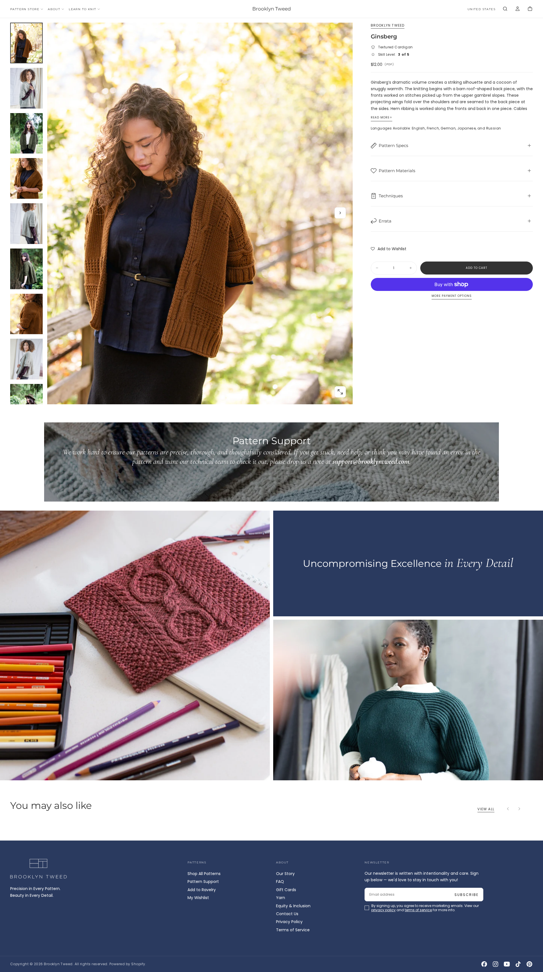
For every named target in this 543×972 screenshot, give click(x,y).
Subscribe (305, 493)
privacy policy (253, 508)
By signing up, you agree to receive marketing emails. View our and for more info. (272, 508)
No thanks (271, 524)
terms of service (288, 508)
